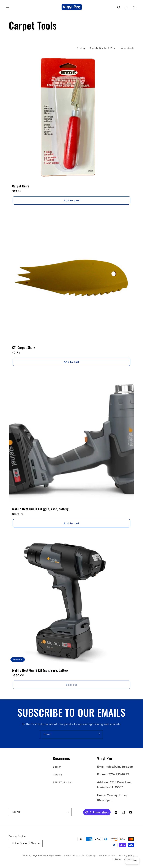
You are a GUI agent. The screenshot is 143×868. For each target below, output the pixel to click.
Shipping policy (126, 855)
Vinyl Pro (36, 856)
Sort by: (81, 48)
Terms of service (107, 855)
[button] (7, 7)
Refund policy (71, 855)
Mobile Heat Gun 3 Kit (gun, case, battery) (41, 509)
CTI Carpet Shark (23, 347)
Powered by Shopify (51, 856)
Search (57, 766)
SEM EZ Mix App (62, 782)
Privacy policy (88, 855)
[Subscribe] (99, 734)
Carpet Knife (20, 186)
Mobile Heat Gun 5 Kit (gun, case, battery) (41, 670)
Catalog (57, 774)
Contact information (124, 859)
